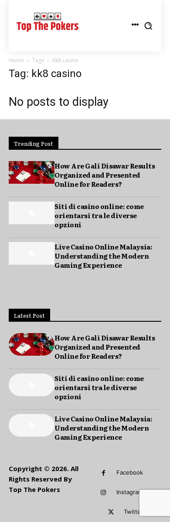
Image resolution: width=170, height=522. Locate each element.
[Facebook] (103, 473)
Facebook (129, 472)
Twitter (133, 511)
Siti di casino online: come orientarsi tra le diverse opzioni (99, 215)
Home (16, 60)
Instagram (129, 491)
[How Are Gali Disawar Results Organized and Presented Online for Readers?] (31, 172)
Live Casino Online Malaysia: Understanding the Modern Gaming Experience (103, 256)
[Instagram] (103, 492)
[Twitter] (111, 512)
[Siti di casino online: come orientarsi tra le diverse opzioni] (31, 213)
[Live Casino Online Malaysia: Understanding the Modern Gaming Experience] (31, 253)
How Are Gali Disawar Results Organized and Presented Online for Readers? (104, 175)
